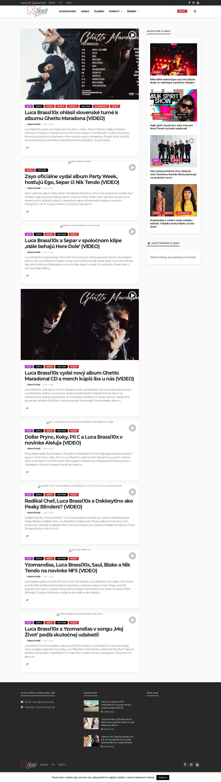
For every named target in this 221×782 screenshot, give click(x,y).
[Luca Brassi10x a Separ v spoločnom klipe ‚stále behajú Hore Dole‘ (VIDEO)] (80, 226)
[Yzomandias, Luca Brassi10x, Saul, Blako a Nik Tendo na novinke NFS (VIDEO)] (80, 550)
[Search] (195, 11)
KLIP (29, 106)
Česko (60, 106)
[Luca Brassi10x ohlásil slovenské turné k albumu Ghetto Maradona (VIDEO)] (80, 64)
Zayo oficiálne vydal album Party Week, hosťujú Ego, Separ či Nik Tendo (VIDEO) (72, 179)
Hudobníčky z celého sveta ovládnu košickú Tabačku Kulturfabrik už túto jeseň (172, 223)
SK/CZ (39, 106)
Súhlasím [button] (162, 777)
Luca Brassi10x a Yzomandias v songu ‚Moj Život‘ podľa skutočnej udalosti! (74, 632)
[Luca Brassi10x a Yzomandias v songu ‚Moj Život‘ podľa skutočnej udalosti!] (80, 614)
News (49, 106)
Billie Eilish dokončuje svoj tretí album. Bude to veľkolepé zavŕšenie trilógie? (173, 81)
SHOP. (52, 2)
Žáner (131, 11)
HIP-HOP (86, 106)
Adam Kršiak (33, 124)
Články (99, 11)
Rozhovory (67, 11)
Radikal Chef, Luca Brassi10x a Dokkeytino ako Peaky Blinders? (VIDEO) (79, 504)
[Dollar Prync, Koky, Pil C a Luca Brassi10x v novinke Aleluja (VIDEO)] (80, 423)
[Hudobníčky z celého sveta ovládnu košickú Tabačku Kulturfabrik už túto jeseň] (173, 200)
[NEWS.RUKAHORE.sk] (38, 11)
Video (85, 11)
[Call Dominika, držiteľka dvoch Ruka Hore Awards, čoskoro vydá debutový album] (91, 723)
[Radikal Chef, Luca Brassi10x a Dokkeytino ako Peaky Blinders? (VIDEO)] (80, 486)
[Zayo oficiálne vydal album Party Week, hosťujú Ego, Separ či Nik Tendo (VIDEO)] (80, 162)
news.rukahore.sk (45, 707)
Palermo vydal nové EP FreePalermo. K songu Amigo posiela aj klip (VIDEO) (116, 704)
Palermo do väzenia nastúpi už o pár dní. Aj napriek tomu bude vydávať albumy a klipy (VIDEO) (117, 739)
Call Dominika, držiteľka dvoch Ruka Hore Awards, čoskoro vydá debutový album (117, 722)
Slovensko (101, 106)
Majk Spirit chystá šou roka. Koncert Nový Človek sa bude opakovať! (171, 127)
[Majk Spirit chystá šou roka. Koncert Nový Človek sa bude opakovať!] (173, 105)
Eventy (114, 11)
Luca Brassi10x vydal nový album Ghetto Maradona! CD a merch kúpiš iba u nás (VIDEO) (79, 376)
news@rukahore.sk (43, 702)
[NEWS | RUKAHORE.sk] (29, 764)
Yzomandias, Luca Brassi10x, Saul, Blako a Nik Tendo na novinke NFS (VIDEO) (77, 568)
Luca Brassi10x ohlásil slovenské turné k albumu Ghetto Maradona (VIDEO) (71, 115)
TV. (60, 2)
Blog (182, 11)
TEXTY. (69, 2)
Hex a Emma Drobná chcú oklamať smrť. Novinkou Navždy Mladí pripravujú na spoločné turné (173, 174)
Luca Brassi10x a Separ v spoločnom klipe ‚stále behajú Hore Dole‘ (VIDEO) (73, 243)
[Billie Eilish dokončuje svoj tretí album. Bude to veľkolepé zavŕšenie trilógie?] (173, 59)
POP (186, 160)
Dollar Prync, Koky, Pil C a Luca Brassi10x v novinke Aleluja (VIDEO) (73, 440)
